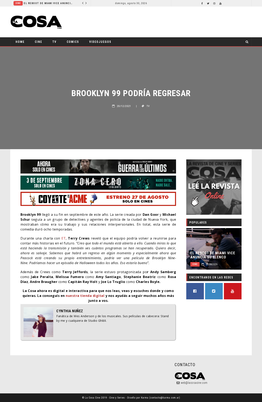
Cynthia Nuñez (69, 311)
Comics (73, 41)
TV (54, 41)
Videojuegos (100, 41)
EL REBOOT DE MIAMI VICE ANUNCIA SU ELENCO (48, 3)
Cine (18, 3)
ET (63, 238)
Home (20, 41)
